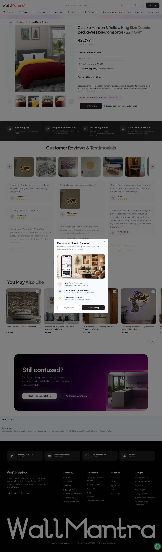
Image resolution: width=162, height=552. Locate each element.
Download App (93, 307)
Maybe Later (69, 307)
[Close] (105, 242)
